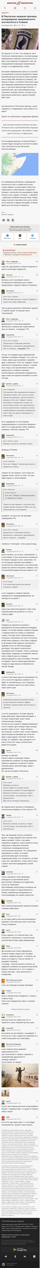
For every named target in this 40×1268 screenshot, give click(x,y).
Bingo (8, 946)
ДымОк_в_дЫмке (12, 384)
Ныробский (10, 335)
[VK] (25, 1256)
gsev (7, 620)
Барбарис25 (10, 672)
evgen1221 (9, 1028)
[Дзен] (34, 1256)
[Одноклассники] (15, 1256)
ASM (7, 1117)
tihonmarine (10, 291)
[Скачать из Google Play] (20, 1249)
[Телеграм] (6, 1256)
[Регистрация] (25, 8)
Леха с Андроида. (12, 261)
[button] (15, 8)
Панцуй (8, 815)
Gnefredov (9, 872)
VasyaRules (10, 1015)
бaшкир (8, 549)
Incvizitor (9, 604)
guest (8, 930)
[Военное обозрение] (20, 3)
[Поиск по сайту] (5, 8)
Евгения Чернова (7, 214)
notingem (9, 901)
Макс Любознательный (14, 980)
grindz (8, 1101)
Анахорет (9, 275)
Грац (7, 914)
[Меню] (35, 8)
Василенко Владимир (13, 1044)
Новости (5, 13)
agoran (8, 750)
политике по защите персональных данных (14, 1243)
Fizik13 (8, 991)
